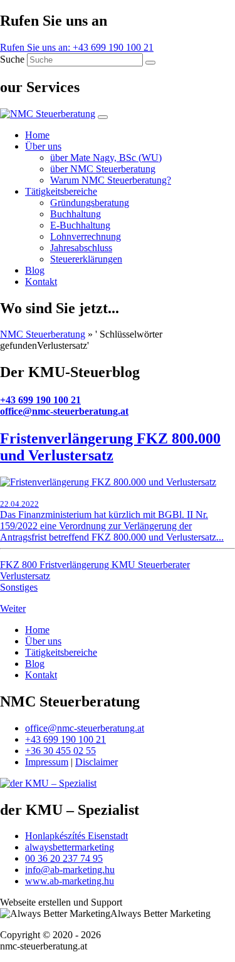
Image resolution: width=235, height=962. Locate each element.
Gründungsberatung (89, 202)
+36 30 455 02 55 (60, 750)
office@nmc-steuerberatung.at (64, 411)
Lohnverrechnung (85, 236)
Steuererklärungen (86, 259)
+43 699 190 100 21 (40, 400)
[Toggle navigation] (103, 117)
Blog (34, 270)
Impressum (46, 762)
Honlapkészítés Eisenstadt (76, 835)
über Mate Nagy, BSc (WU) (106, 157)
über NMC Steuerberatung (102, 168)
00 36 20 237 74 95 (64, 858)
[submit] (150, 63)
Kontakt (41, 281)
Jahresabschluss (81, 247)
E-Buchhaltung (80, 225)
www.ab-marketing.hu (69, 881)
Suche (12, 59)
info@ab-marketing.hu (70, 869)
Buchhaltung (75, 214)
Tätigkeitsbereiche (61, 191)
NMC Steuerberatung (42, 334)
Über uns (43, 146)
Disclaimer (96, 762)
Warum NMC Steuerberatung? (110, 180)
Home (37, 135)
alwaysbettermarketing (69, 847)
